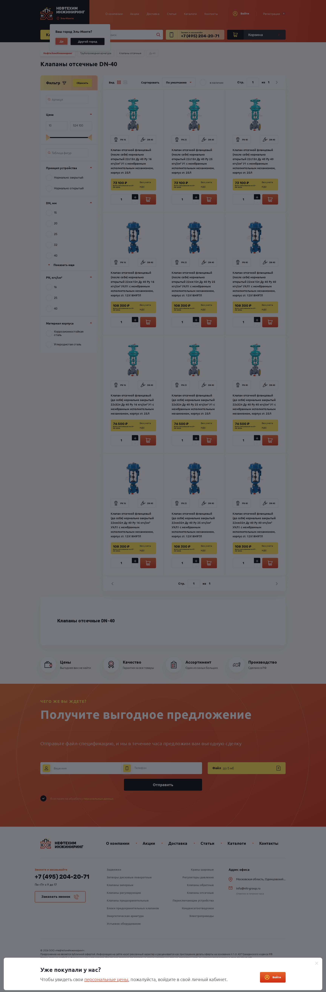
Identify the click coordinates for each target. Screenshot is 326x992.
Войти (276, 977)
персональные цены (106, 979)
